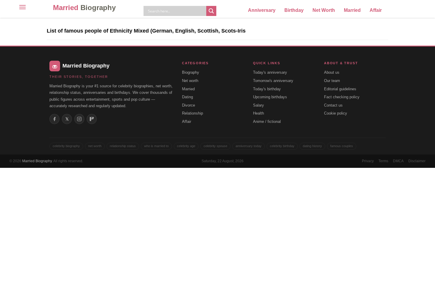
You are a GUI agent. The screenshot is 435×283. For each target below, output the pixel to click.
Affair (376, 10)
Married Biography (37, 161)
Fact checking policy (342, 97)
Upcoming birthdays (270, 97)
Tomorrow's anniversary (273, 80)
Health (258, 113)
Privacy (368, 161)
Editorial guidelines (340, 89)
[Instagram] (79, 119)
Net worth (190, 80)
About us (331, 72)
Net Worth (323, 10)
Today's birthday (267, 89)
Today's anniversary (270, 72)
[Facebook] (54, 119)
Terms (383, 161)
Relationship (192, 113)
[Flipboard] (92, 119)
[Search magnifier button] (211, 11)
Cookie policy (335, 113)
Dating (187, 97)
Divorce (188, 105)
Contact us (333, 105)
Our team (332, 80)
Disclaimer (417, 161)
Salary (258, 105)
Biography (190, 72)
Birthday (294, 10)
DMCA (398, 161)
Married (84, 8)
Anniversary (262, 10)
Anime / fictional (267, 121)
